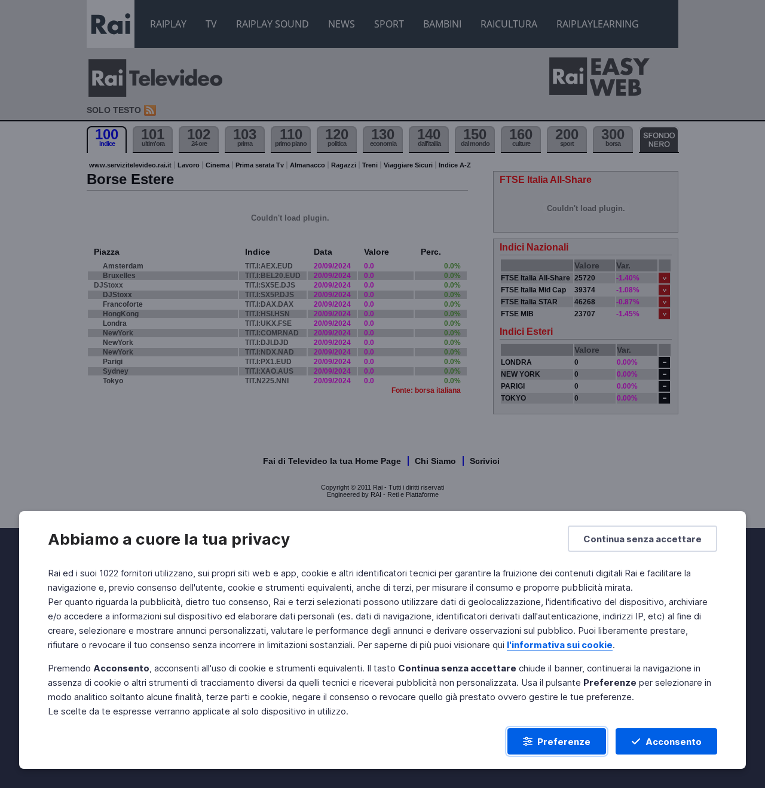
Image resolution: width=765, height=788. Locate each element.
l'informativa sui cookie (560, 644)
